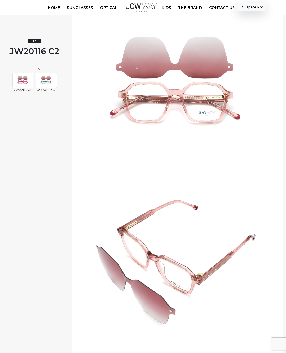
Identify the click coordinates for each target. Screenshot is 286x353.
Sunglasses (80, 7)
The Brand (190, 7)
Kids (166, 7)
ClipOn (34, 40)
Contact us (222, 7)
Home (54, 7)
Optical (108, 7)
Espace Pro (253, 7)
